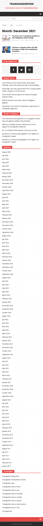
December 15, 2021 (18, 40)
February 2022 (7, 337)
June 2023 (5, 285)
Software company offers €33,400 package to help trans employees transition (24, 49)
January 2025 (6, 218)
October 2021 (6, 351)
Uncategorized (7, 511)
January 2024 (6, 260)
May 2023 (5, 288)
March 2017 (6, 459)
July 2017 (5, 452)
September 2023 (7, 274)
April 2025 (5, 208)
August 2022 (6, 316)
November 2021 (7, 347)
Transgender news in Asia (10, 490)
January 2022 (6, 340)
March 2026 (6, 169)
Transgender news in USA (10, 508)
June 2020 (5, 407)
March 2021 (6, 375)
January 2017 (6, 466)
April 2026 (5, 166)
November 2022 (7, 309)
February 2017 (7, 463)
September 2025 (7, 190)
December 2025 (7, 180)
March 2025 (6, 211)
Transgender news (8, 483)
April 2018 (5, 421)
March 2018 (6, 424)
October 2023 (6, 271)
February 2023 (7, 299)
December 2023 (7, 264)
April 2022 (5, 330)
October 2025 (6, 187)
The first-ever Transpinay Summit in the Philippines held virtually (25, 37)
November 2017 (7, 438)
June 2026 (5, 159)
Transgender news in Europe (11, 501)
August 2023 (6, 278)
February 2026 (7, 173)
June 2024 (5, 243)
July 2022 (5, 320)
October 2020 (6, 393)
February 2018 (7, 428)
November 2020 (7, 389)
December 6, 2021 (18, 53)
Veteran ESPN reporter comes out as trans (22, 130)
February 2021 (7, 379)
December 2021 (7, 344)
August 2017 (6, 449)
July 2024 (5, 239)
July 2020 (5, 403)
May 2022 (5, 326)
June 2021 (5, 365)
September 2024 (7, 232)
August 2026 (6, 152)
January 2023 (6, 302)
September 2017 (7, 445)
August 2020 (6, 400)
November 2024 (7, 225)
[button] (40, 14)
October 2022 (6, 313)
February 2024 (7, 257)
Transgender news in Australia (12, 494)
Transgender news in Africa (11, 487)
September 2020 (7, 396)
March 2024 (6, 253)
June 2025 (5, 201)
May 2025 (5, 204)
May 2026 (5, 162)
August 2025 (6, 194)
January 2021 (6, 382)
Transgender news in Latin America (14, 504)
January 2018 (6, 431)
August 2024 (6, 236)
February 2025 (7, 215)
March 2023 (6, 295)
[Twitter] (21, 69)
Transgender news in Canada (12, 497)
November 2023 (7, 267)
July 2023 (5, 281)
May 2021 (5, 368)
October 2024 (6, 229)
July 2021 (5, 361)
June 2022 (5, 323)
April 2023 (5, 292)
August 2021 (6, 358)
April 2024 (5, 250)
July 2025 (5, 197)
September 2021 (7, 354)
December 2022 (7, 306)
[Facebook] (13, 69)
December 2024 (7, 222)
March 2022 (6, 333)
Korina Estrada (31, 40)
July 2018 (5, 410)
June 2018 (5, 414)
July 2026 (5, 155)
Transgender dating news (10, 476)
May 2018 (5, 417)
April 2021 (5, 372)
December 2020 (7, 386)
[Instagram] (29, 69)
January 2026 (6, 176)
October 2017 (6, 442)
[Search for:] (21, 19)
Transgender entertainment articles (14, 480)
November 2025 (7, 183)
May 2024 (5, 246)
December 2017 (7, 435)
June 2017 (5, 456)
